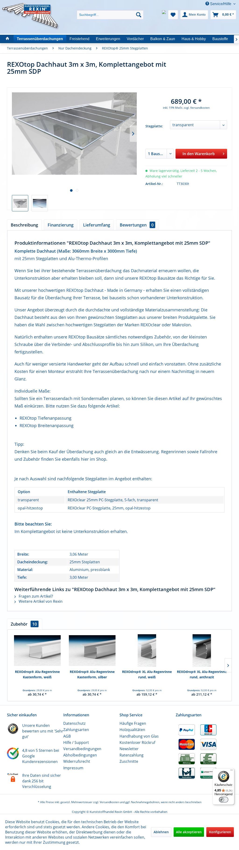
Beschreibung (24, 225)
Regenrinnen (173, 451)
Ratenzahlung (132, 755)
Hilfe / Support (76, 742)
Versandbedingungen (82, 748)
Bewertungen (137, 225)
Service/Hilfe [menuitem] (220, 4)
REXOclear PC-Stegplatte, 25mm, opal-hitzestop (109, 508)
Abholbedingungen (80, 755)
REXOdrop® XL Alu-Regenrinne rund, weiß (147, 674)
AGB (67, 736)
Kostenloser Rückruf (137, 742)
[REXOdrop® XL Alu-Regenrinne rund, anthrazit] (202, 650)
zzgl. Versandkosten (197, 108)
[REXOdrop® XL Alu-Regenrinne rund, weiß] (147, 650)
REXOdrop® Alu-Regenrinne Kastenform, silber (92, 674)
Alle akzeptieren (189, 832)
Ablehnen (161, 832)
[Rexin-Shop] (7, 39)
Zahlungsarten (76, 729)
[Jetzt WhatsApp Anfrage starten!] (164, 14)
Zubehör (24, 624)
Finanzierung (61, 225)
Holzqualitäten (132, 729)
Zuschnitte (129, 761)
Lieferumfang (96, 225)
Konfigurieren (220, 832)
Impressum (73, 767)
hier (85, 459)
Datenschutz (74, 723)
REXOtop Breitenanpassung (47, 425)
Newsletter (129, 748)
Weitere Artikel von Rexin (40, 601)
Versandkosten (109, 802)
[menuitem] (110, 10)
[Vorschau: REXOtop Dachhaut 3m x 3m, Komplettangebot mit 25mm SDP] (20, 203)
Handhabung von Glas (139, 736)
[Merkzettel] (173, 14)
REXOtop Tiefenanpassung (45, 418)
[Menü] (231, 771)
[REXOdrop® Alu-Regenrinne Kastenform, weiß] (37, 650)
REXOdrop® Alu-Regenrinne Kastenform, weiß (37, 674)
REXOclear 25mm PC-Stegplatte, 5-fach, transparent (113, 499)
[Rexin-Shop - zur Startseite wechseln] (30, 8)
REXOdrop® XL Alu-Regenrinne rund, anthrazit (202, 674)
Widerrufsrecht (76, 761)
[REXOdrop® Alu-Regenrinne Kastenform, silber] (92, 650)
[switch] (223, 799)
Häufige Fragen (133, 723)
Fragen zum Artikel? (35, 596)
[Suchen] (139, 14)
